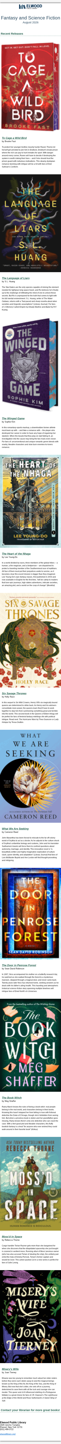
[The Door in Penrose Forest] (30, 913)
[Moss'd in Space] (30, 1184)
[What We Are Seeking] (30, 776)
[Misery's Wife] (30, 1316)
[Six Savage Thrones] (30, 640)
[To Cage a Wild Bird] (30, 87)
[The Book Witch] (30, 1045)
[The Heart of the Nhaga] (30, 501)
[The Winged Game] (30, 365)
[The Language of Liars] (30, 223)
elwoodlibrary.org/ (8, 1434)
